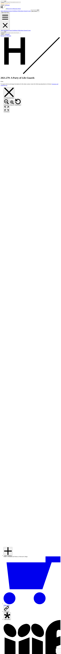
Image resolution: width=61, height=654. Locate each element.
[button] (8, 551)
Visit (2, 11)
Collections (6, 11)
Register (8, 5)
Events (10, 11)
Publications (21, 11)
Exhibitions (15, 11)
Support (26, 11)
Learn (29, 11)
